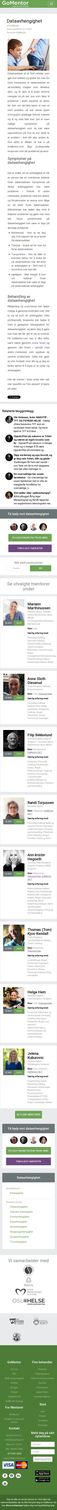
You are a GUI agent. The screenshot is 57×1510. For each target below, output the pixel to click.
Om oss (14, 1369)
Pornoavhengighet (19, 1216)
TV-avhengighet (18, 1241)
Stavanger (43, 1425)
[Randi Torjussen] (13, 808)
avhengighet (14, 114)
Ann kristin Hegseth (36, 857)
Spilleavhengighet (19, 1236)
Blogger (14, 1387)
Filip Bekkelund (40, 735)
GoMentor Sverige (14, 1401)
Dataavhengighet (19, 1206)
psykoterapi (30, 306)
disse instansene (14, 1505)
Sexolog (42, 1383)
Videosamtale (45, 694)
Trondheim (43, 1420)
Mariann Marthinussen (39, 606)
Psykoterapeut (42, 1374)
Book (19, 623)
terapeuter (13, 151)
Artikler (14, 1383)
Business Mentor (42, 1396)
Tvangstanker (18, 254)
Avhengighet (16, 1193)
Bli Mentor (14, 1414)
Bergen (42, 1416)
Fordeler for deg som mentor (14, 1420)
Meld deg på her (42, 1459)
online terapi (39, 343)
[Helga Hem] (13, 997)
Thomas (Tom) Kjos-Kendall (40, 932)
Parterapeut (42, 1387)
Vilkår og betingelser (14, 1378)
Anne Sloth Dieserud (36, 681)
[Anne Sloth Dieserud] (13, 684)
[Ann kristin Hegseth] (13, 860)
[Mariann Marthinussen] (13, 609)
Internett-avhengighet (21, 1211)
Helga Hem (37, 992)
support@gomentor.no (14, 1458)
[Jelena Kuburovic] (13, 1059)
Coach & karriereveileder (42, 1378)
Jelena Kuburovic (36, 1055)
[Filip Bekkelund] (13, 740)
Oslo (43, 1411)
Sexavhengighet (18, 1226)
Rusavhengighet (18, 1221)
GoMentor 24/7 (35, 752)
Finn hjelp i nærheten (30, 548)
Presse (14, 1392)
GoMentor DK (14, 1396)
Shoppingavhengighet (21, 1231)
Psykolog (42, 1369)
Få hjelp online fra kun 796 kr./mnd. (28, 1151)
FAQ (14, 1374)
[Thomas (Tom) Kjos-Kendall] (13, 935)
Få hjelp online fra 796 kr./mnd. (30, 537)
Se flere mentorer (28, 1114)
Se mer (8, 623)
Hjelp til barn (42, 1392)
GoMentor (14, 26)
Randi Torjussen (41, 803)
